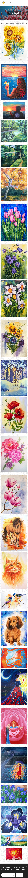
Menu (25, 2)
